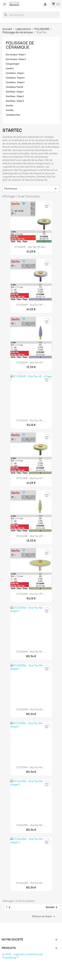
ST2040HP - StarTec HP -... (31, 536)
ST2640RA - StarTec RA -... (31, 883)
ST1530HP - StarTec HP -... (31, 420)
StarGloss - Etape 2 (15, 96)
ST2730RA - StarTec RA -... (31, 767)
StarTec (9, 105)
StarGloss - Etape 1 (15, 91)
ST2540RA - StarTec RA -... (31, 825)
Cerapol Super (13, 64)
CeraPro (10, 68)
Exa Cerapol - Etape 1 (15, 54)
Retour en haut (44, 916)
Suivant (52, 907)
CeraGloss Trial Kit (14, 87)
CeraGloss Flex (13, 115)
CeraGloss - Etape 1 (15, 73)
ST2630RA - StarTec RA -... (31, 709)
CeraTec (10, 110)
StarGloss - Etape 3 (15, 101)
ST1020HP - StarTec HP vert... (31, 247)
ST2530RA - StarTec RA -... (31, 651)
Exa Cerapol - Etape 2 (16, 59)
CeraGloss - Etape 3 (15, 82)
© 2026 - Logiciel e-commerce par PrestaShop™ (22, 956)
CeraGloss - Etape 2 (15, 77)
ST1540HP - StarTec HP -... (31, 593)
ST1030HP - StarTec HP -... (31, 304)
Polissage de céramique (20, 45)
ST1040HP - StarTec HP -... (31, 478)
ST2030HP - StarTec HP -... (31, 362)
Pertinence (31, 189)
